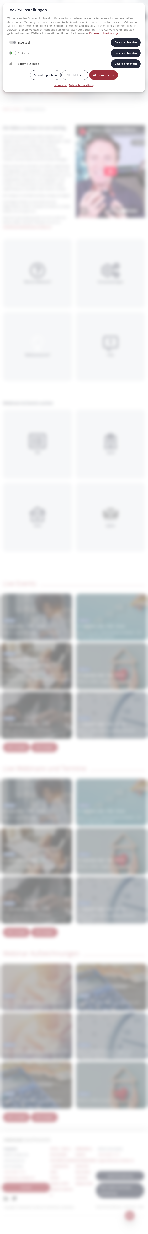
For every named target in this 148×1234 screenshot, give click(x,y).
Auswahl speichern (45, 75)
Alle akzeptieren (103, 75)
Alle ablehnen (75, 75)
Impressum (60, 85)
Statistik (23, 53)
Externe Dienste (28, 64)
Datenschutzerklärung (103, 33)
